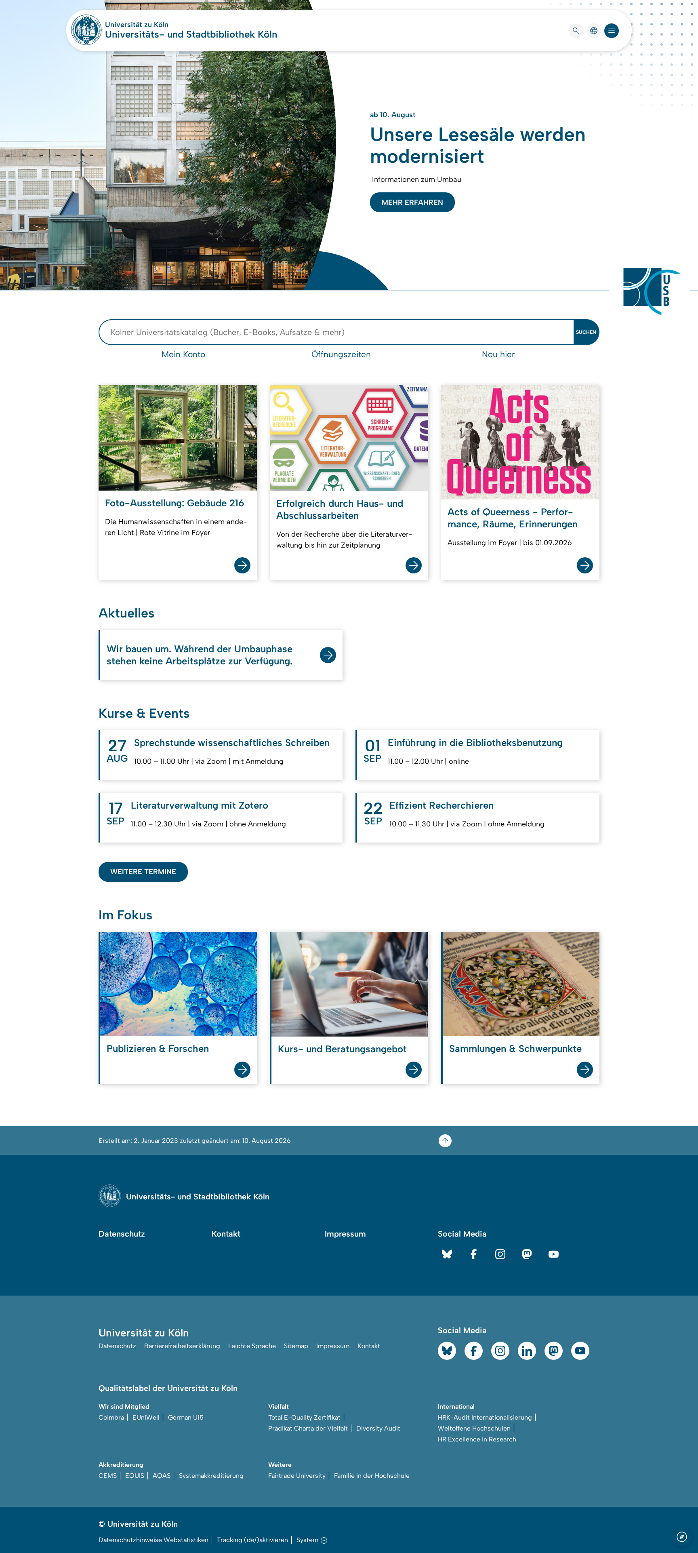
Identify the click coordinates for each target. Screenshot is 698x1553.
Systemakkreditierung (211, 1475)
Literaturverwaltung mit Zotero (199, 805)
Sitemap (296, 1346)
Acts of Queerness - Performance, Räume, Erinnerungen (513, 518)
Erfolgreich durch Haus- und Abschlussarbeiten (339, 509)
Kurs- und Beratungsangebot (342, 1049)
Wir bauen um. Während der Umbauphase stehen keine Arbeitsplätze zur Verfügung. (199, 655)
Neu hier (498, 354)
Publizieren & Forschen (158, 1048)
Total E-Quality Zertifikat (304, 1417)
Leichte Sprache (252, 1346)
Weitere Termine (143, 871)
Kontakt (226, 1234)
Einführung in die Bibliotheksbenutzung (475, 742)
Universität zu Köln (161, 24)
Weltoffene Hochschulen (474, 1428)
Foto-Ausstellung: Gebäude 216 (174, 503)
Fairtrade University (297, 1475)
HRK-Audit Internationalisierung (485, 1417)
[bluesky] (447, 1254)
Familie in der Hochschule (372, 1475)
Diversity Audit (378, 1428)
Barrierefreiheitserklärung (182, 1346)
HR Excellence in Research (477, 1439)
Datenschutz (122, 1234)
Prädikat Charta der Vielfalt (308, 1428)
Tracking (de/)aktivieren (252, 1540)
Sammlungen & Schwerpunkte (515, 1048)
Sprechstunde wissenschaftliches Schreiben (232, 742)
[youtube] (554, 1254)
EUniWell (146, 1417)
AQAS (161, 1475)
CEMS (108, 1475)
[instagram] (500, 1254)
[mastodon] (527, 1254)
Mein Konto (183, 354)
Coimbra (111, 1417)
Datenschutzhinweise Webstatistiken (153, 1540)
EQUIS (134, 1475)
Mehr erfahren (412, 202)
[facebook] (474, 1254)
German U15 (186, 1417)
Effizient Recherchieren (441, 805)
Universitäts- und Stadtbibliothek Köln (191, 34)
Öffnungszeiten (341, 354)
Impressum (345, 1234)
